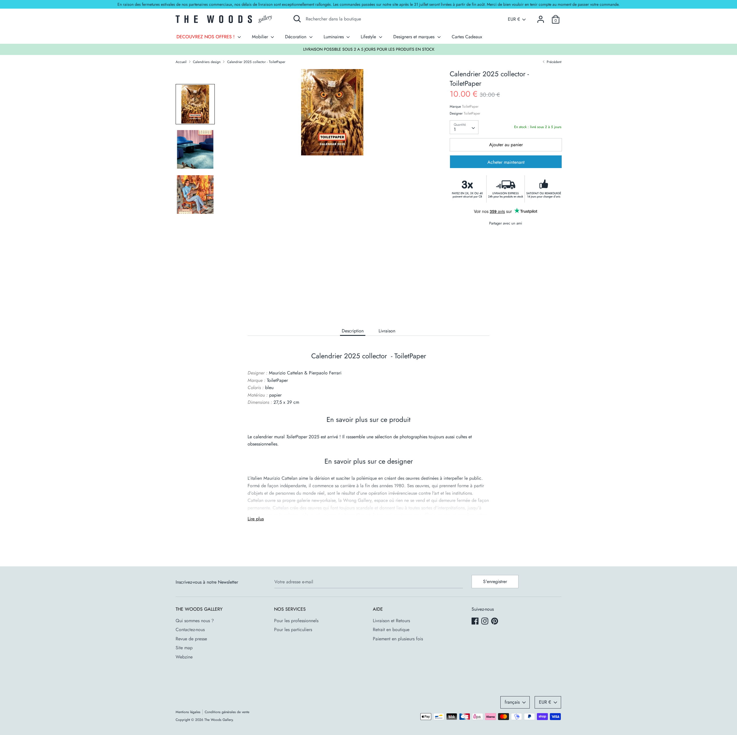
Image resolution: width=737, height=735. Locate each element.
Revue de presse (191, 638)
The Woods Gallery (218, 719)
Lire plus (256, 518)
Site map (184, 647)
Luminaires (334, 36)
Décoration (296, 36)
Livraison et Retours (391, 620)
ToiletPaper (470, 106)
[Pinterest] (495, 621)
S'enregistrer (495, 581)
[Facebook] (476, 621)
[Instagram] (485, 621)
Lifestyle (369, 36)
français (512, 702)
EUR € (514, 19)
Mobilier (260, 36)
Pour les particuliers (293, 629)
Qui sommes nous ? (195, 620)
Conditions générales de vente (227, 712)
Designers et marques (414, 36)
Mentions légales (188, 712)
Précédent (553, 61)
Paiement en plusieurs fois (398, 638)
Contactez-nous (190, 629)
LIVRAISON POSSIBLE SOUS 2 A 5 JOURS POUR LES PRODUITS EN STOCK (368, 49)
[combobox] (464, 127)
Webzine (184, 657)
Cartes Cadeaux (467, 36)
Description (353, 330)
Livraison (387, 330)
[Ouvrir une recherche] (297, 18)
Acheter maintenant (506, 162)
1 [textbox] (455, 129)
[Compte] (540, 17)
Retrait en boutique (391, 629)
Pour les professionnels (296, 620)
